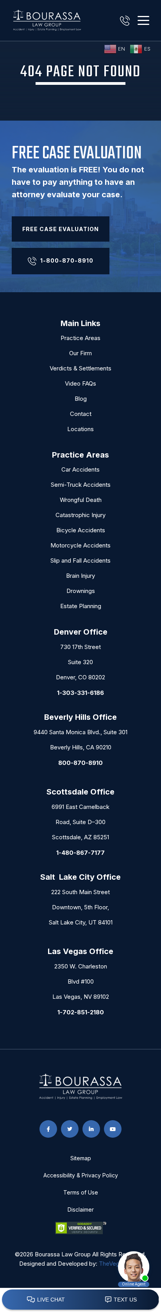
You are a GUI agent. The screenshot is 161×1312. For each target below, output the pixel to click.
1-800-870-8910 (66, 260)
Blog (81, 398)
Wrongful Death (81, 499)
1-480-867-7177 (80, 852)
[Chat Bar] (80, 1300)
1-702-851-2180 (80, 1012)
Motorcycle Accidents (80, 545)
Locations (80, 429)
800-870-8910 (80, 763)
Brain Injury (80, 575)
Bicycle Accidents (80, 530)
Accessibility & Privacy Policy (80, 1175)
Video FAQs (80, 383)
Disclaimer (81, 1209)
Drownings (80, 591)
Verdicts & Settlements (80, 368)
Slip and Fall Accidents (80, 560)
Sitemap (80, 1158)
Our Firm (80, 353)
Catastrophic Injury (80, 515)
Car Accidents (80, 469)
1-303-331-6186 (80, 692)
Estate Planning (80, 606)
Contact (80, 413)
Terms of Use (80, 1192)
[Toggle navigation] (143, 20)
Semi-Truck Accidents (81, 484)
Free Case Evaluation (60, 229)
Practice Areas (80, 338)
